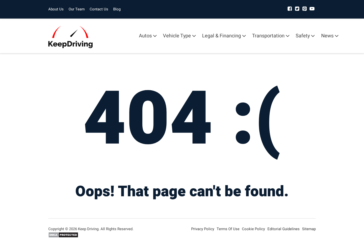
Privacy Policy (202, 229)
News (327, 35)
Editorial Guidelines (283, 229)
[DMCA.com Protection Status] (63, 236)
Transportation (268, 35)
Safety (303, 35)
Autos (145, 35)
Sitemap (309, 229)
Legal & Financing (221, 35)
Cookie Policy (253, 229)
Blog (117, 9)
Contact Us (99, 9)
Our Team (77, 9)
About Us (56, 9)
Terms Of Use (228, 229)
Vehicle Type (177, 35)
